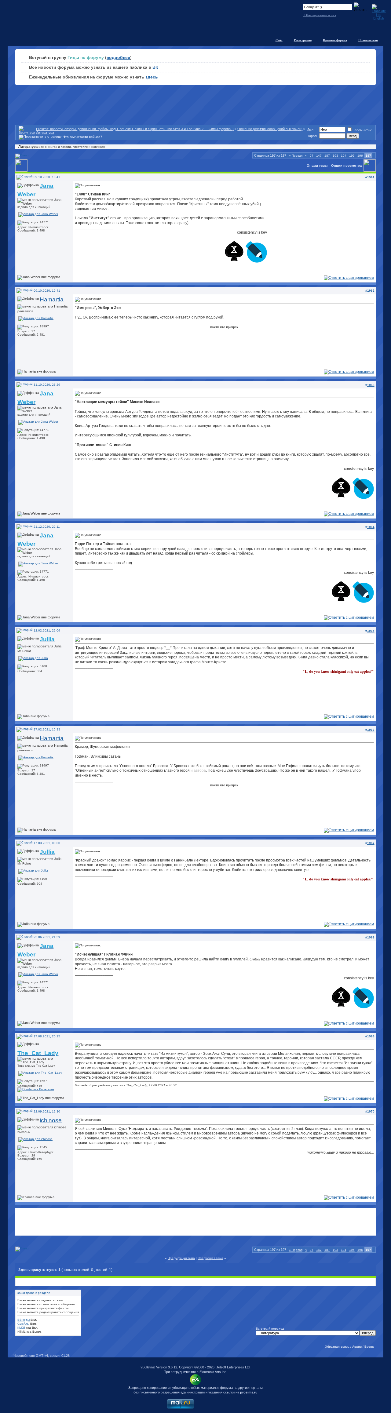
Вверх (369, 1346)
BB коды (23, 1319)
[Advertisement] (195, 1222)
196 (360, 155)
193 (335, 155)
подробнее (118, 57)
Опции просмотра (346, 165)
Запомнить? (362, 130)
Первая (295, 155)
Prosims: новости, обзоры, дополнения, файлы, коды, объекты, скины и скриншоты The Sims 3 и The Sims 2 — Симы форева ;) (135, 129)
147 (319, 155)
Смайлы (23, 1323)
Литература (45, 132)
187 (327, 155)
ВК (155, 67)
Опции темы (317, 165)
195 (352, 155)
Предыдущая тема (181, 1258)
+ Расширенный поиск (319, 15)
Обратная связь (337, 1346)
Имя (310, 129)
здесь (151, 77)
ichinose (51, 1120)
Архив (357, 1346)
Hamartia (52, 299)
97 (311, 155)
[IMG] (21, 1327)
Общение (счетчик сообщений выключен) (269, 129)
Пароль (312, 136)
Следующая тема (210, 1258)
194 (343, 155)
